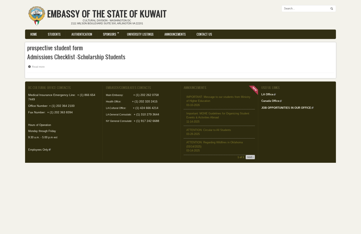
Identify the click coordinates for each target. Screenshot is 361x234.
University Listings (140, 34)
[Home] (36, 14)
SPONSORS (107, 34)
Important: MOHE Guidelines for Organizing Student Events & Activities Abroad (217, 117)
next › (250, 157)
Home (33, 34)
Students (54, 34)
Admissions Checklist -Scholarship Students (76, 57)
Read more (39, 66)
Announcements (175, 34)
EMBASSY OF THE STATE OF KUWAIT (107, 14)
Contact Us (204, 34)
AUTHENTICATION (81, 34)
